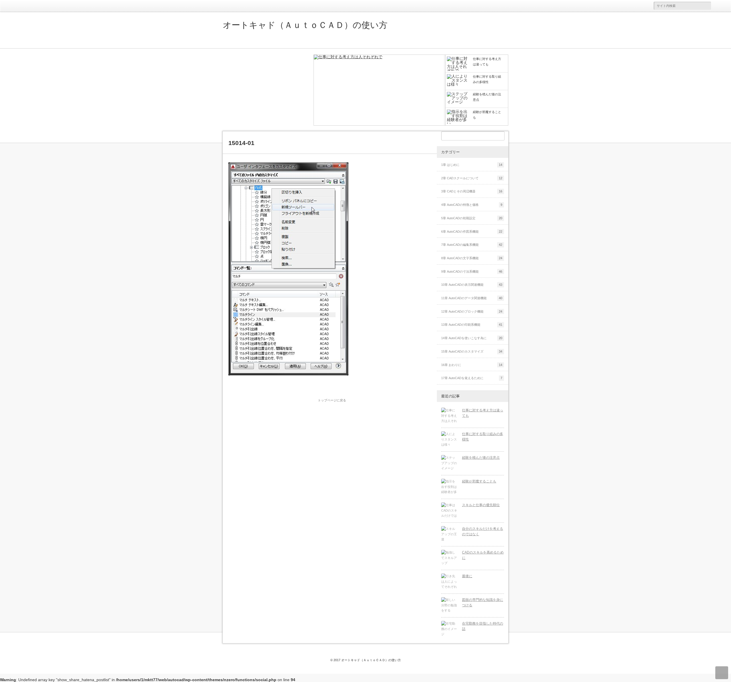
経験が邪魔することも (479, 481)
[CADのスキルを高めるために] (449, 558)
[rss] (722, 5)
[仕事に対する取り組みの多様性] (449, 439)
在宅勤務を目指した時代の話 (482, 626)
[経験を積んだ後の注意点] (449, 463)
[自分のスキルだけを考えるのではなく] (449, 534)
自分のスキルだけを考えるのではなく (482, 531)
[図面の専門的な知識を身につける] (449, 605)
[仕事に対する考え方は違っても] (379, 90)
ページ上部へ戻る (721, 672)
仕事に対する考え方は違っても (482, 413)
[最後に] (449, 582)
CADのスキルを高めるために (483, 555)
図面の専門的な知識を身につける (482, 602)
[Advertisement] (265, 90)
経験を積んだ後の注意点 (481, 458)
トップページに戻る (332, 400)
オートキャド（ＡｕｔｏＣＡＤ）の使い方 (305, 25)
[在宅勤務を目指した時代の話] (449, 629)
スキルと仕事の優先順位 (481, 505)
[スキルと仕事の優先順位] (449, 510)
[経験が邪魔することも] (449, 487)
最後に (467, 576)
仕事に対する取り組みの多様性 (482, 436)
